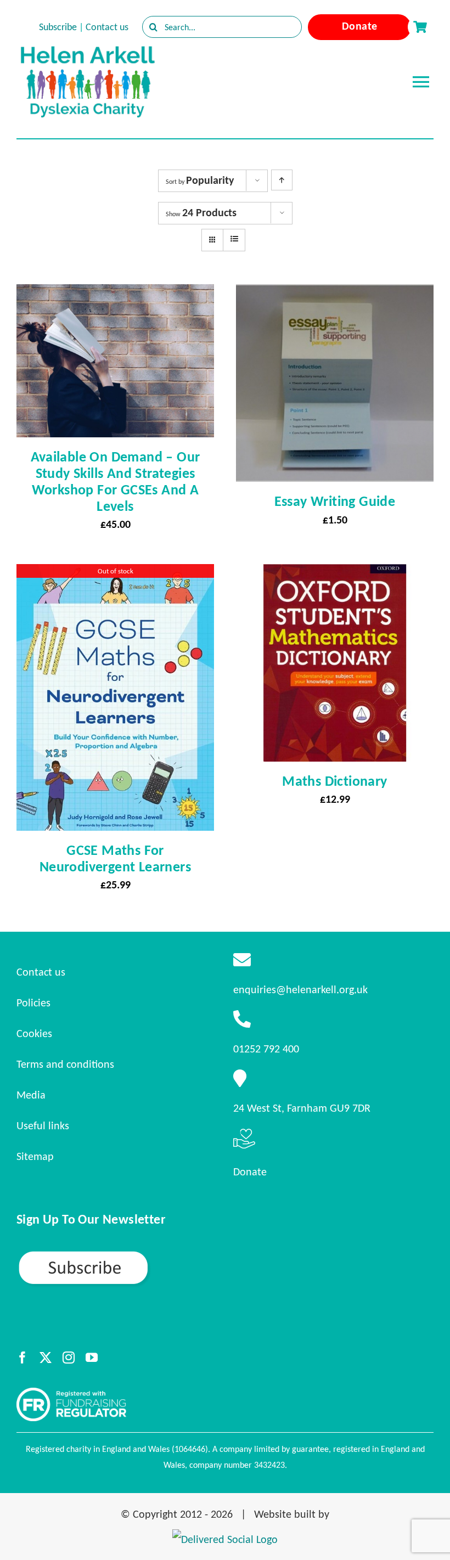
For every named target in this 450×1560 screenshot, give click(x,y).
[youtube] (92, 1357)
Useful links (42, 1125)
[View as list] (234, 239)
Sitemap (35, 1156)
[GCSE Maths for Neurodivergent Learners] (115, 574)
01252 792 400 (266, 1048)
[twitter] (46, 1357)
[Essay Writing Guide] (335, 294)
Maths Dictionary (334, 781)
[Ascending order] (281, 180)
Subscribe (58, 27)
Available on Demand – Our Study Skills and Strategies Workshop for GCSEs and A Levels (115, 481)
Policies (33, 1002)
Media (31, 1094)
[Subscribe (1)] (121, 1254)
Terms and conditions (65, 1064)
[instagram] (69, 1357)
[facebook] (22, 1357)
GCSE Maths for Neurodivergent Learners (115, 858)
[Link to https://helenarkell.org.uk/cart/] (420, 27)
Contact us (107, 27)
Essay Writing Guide (335, 501)
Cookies (34, 1033)
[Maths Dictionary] (335, 574)
